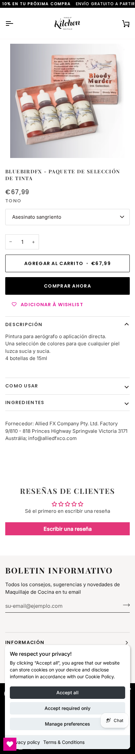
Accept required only (67, 708)
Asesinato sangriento (36, 217)
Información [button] (24, 642)
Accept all (67, 692)
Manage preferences (67, 724)
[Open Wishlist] (9, 744)
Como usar (21, 386)
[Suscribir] (124, 605)
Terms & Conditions (64, 742)
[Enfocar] (22, 145)
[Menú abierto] (15, 23)
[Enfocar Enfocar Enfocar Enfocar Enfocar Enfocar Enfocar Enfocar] (67, 101)
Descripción (23, 324)
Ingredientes (24, 402)
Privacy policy (25, 742)
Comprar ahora (67, 286)
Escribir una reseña (68, 529)
